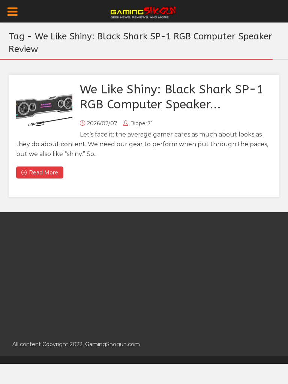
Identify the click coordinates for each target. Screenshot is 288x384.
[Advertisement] (144, 272)
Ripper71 (141, 123)
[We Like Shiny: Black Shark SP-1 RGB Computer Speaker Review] (44, 110)
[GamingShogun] (144, 11)
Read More (43, 172)
